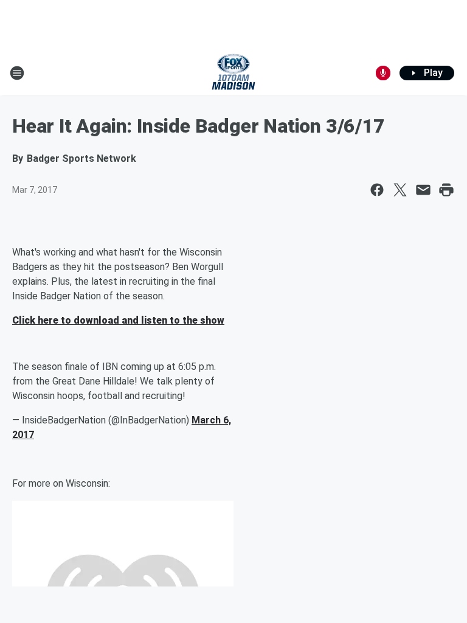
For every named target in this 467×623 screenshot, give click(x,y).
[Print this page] (446, 189)
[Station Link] (233, 73)
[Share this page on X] (400, 189)
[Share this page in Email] (423, 189)
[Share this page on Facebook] (377, 189)
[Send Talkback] (383, 73)
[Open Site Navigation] (17, 73)
